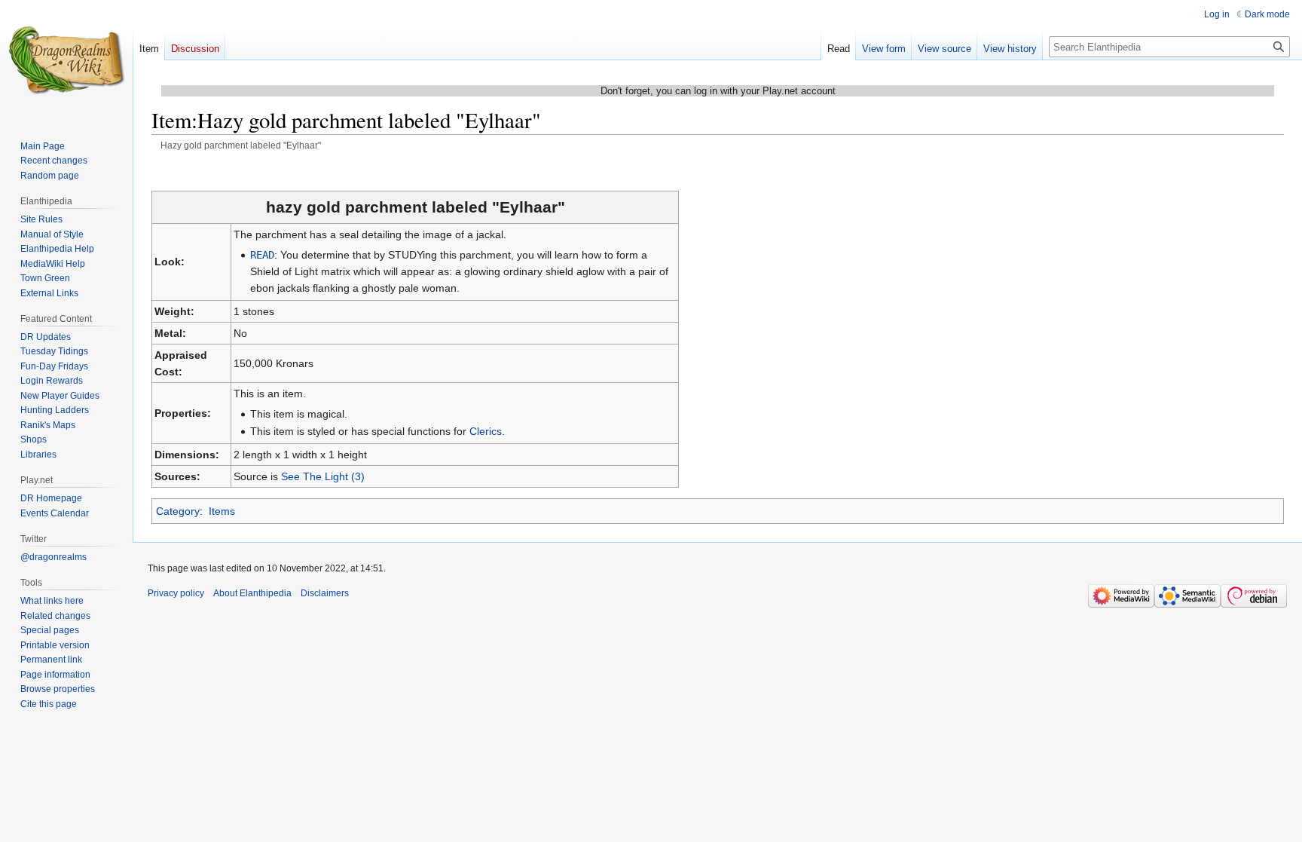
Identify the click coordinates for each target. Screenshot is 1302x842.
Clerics (485, 431)
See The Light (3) (323, 476)
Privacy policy (176, 593)
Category (178, 511)
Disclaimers (325, 593)
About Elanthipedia (252, 593)
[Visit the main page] (66, 60)
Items (222, 511)
